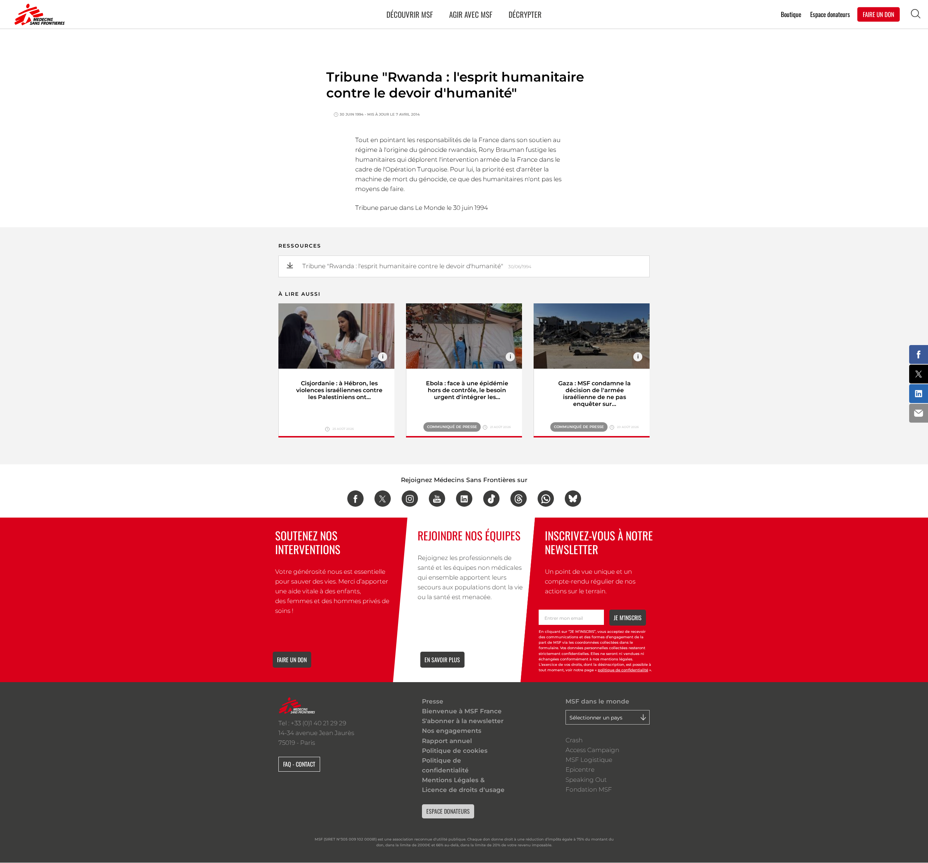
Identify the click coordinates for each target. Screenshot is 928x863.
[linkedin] (464, 498)
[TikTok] (491, 498)
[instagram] (410, 498)
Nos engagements (451, 730)
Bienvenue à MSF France (462, 711)
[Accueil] (38, 14)
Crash (574, 740)
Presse (432, 701)
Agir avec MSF (470, 14)
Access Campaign (592, 750)
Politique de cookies (455, 750)
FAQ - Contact (299, 764)
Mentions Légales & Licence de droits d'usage (463, 784)
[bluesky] (573, 498)
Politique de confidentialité (445, 765)
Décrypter (525, 14)
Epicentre (580, 769)
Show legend (382, 356)
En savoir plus (442, 659)
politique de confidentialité (623, 670)
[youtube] (437, 498)
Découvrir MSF (409, 14)
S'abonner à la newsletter (463, 721)
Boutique (791, 14)
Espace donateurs (830, 14)
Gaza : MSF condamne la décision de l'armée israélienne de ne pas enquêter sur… (594, 393)
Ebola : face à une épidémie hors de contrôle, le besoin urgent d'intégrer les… (467, 390)
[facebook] (355, 498)
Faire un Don (878, 13)
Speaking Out (586, 779)
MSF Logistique (589, 759)
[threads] (518, 498)
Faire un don (292, 659)
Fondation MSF (589, 789)
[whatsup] (546, 498)
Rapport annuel (447, 740)
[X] (382, 498)
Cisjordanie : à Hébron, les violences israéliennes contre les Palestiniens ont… (339, 390)
